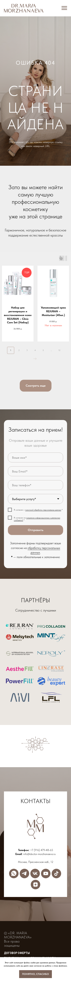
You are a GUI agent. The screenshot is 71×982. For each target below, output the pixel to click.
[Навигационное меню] (64, 8)
